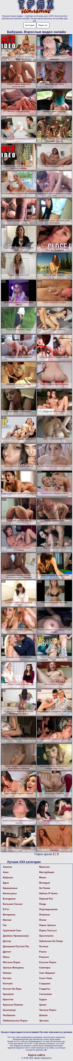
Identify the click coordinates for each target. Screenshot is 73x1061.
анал (6, 872)
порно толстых (48, 930)
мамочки (44, 867)
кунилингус (9, 1010)
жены (6, 957)
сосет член (45, 978)
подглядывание (48, 909)
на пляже (44, 888)
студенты (44, 988)
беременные (10, 888)
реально (44, 957)
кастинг (7, 978)
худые (43, 999)
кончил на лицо (12, 988)
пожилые (44, 914)
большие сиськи (12, 904)
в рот (6, 909)
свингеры (44, 967)
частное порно (47, 1010)
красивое (8, 994)
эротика (44, 1020)
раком (42, 951)
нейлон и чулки (48, 893)
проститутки (46, 935)
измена (7, 973)
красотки (8, 999)
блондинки (9, 898)
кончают (8, 983)
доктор (7, 941)
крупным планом (13, 1004)
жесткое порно (11, 962)
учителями (45, 994)
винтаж (7, 920)
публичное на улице (51, 941)
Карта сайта (36, 1055)
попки (42, 920)
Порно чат (42, 25)
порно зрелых (47, 925)
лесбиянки (9, 1015)
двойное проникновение (16, 935)
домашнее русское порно (16, 946)
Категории (29, 25)
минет (42, 877)
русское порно (47, 962)
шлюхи (43, 1015)
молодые (44, 882)
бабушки (8, 877)
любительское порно (15, 1020)
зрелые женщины (13, 967)
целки (42, 1004)
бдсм (6, 882)
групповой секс (12, 930)
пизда (42, 904)
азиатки (7, 867)
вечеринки (9, 914)
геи (5, 925)
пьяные (43, 946)
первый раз (46, 898)
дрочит (7, 951)
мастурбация (46, 872)
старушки (44, 983)
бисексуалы (10, 893)
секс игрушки (47, 973)
